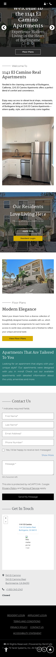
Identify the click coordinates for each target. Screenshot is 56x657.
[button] (46, 4)
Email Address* (13, 433)
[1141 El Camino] (28, 542)
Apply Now (31, 231)
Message (10, 464)
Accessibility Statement (27, 633)
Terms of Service (30, 488)
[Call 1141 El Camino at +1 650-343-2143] (51, 4)
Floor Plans (28, 52)
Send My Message (28, 496)
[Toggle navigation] (5, 4)
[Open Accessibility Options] (6, 650)
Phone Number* (14, 442)
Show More (48, 455)
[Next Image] (52, 27)
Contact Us (37, 627)
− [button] (6, 522)
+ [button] (6, 518)
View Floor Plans (17, 338)
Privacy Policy (9, 488)
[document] (28, 542)
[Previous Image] (4, 27)
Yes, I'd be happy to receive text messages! (28, 449)
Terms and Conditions (26, 621)
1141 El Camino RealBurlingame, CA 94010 (28, 528)
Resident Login (32, 238)
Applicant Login (37, 615)
